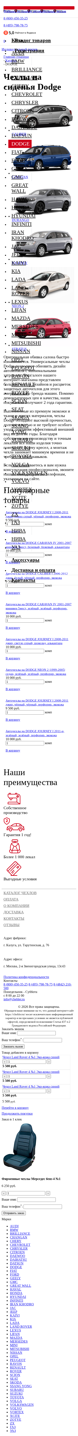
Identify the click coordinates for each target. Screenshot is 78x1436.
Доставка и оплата (33, 570)
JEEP (17, 254)
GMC (17, 177)
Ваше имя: (9, 1033)
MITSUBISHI (21, 343)
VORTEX (21, 489)
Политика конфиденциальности (26, 977)
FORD (18, 160)
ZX (14, 514)
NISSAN (20, 351)
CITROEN (21, 110)
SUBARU (21, 439)
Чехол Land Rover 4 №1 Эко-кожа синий (30, 1057)
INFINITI (21, 224)
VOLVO (20, 481)
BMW (18, 61)
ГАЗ (15, 522)
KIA (16, 271)
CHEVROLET (21, 94)
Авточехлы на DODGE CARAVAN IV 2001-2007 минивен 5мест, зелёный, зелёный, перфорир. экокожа (39, 608)
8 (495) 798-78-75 (16, 25)
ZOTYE (19, 506)
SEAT (17, 409)
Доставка (14, 912)
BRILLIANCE (21, 69)
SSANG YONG (19, 428)
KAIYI (18, 263)
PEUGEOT (21, 368)
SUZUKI (20, 448)
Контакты (14, 918)
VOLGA (20, 464)
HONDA (20, 207)
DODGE (20, 144)
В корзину (13, 593)
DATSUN (21, 135)
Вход (20, 40)
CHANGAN (21, 77)
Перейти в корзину (15, 1107)
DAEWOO (21, 119)
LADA (18, 279)
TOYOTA (21, 456)
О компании (16, 906)
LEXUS (19, 301)
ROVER (20, 392)
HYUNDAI (21, 215)
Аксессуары (25, 559)
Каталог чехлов (20, 893)
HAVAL (19, 199)
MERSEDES (21, 326)
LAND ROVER (20, 290)
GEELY (19, 168)
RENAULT (21, 384)
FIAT (16, 152)
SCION (19, 401)
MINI (17, 334)
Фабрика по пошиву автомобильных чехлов (35, 11)
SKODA (20, 417)
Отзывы (12, 925)
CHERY (20, 86)
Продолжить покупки (17, 1113)
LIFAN (18, 310)
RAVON (20, 376)
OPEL (17, 359)
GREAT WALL (19, 188)
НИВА (18, 530)
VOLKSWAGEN (21, 472)
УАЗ (15, 547)
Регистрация (29, 50)
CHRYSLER (21, 102)
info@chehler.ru (14, 999)
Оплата (11, 899)
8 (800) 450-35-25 (16, 18)
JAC (16, 246)
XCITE (19, 497)
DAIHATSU (21, 127)
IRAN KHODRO (21, 235)
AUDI (14, 1226)
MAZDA (20, 318)
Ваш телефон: (12, 1040)
